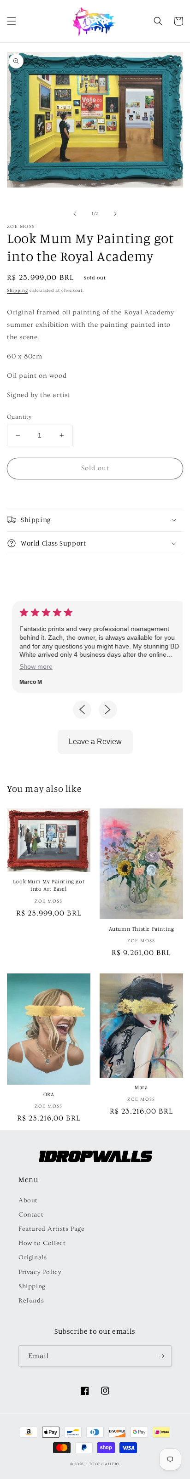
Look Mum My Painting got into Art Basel (48, 885)
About (28, 1200)
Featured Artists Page (51, 1229)
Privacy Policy (39, 1272)
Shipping (17, 290)
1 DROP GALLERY (103, 1464)
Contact (30, 1214)
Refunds (31, 1300)
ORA (48, 1094)
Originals (32, 1257)
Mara (141, 1087)
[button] (11, 21)
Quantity (19, 417)
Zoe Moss (21, 226)
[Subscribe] (161, 1356)
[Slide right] (115, 214)
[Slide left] (75, 214)
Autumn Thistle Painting (141, 928)
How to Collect (41, 1243)
